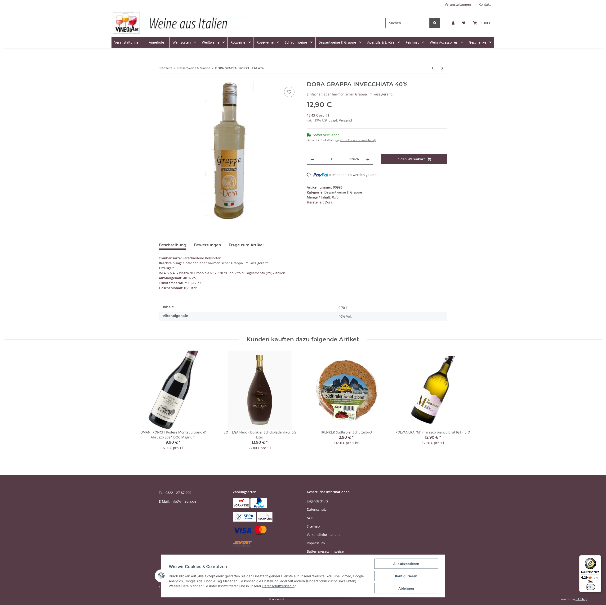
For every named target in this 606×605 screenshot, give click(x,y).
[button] (453, 23)
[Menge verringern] (312, 159)
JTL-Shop (581, 599)
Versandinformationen (325, 534)
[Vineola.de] (178, 23)
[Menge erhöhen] (368, 159)
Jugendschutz (317, 501)
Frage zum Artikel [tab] (246, 245)
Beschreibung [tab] (172, 245)
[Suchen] (434, 23)
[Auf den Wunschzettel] (289, 92)
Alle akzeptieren (406, 564)
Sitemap (313, 526)
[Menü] (598, 558)
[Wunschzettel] (463, 23)
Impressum (316, 543)
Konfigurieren (406, 576)
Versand (345, 120)
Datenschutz (317, 509)
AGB (310, 517)
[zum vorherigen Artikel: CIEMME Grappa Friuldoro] (432, 68)
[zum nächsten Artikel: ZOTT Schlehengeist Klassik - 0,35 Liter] (442, 68)
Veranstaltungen (458, 4)
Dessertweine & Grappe (343, 192)
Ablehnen (406, 588)
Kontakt (485, 4)
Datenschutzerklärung (279, 586)
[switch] (590, 587)
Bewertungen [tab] (207, 245)
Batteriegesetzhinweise (325, 551)
